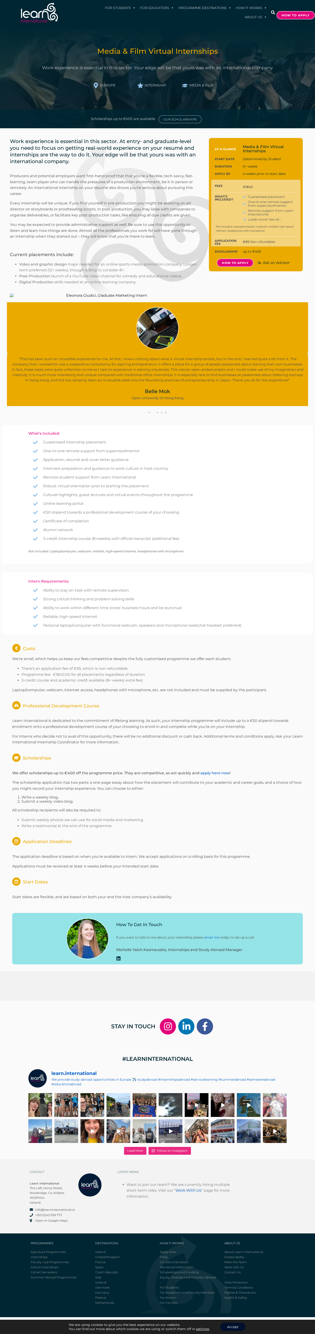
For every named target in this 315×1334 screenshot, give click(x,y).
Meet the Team (235, 1262)
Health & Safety (235, 1297)
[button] (273, 12)
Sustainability (234, 1257)
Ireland (100, 1252)
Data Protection (236, 1282)
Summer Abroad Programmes (53, 1277)
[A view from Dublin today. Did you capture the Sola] (170, 1105)
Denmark (102, 1287)
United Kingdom (107, 1257)
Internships (39, 1257)
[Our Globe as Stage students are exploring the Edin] (118, 1105)
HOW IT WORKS (249, 8)
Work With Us (188, 1190)
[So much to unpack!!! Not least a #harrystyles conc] (118, 1131)
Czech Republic (106, 1272)
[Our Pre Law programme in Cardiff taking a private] (223, 1131)
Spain (99, 1267)
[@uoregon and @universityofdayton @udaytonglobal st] (170, 1131)
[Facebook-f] (205, 1026)
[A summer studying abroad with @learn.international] (196, 1105)
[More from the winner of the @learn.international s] (249, 1105)
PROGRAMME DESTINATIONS (202, 8)
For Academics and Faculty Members (187, 1292)
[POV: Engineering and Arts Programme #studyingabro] (223, 1105)
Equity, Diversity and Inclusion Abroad (188, 1277)
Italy (98, 1277)
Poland (100, 1297)
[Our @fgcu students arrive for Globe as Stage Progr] (66, 1131)
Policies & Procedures (240, 1292)
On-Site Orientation (174, 1262)
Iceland (100, 1282)
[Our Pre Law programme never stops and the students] (196, 1131)
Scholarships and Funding (179, 1272)
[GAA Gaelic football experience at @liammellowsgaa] (249, 1131)
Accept (232, 1327)
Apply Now (168, 1252)
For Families (169, 1302)
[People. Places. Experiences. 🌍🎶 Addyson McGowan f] (92, 1131)
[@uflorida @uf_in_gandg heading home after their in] (144, 1105)
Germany (102, 1292)
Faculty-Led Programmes (50, 1262)
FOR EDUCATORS (154, 8)
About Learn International (243, 1252)
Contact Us (232, 1272)
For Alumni (168, 1297)
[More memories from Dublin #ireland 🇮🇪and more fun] (40, 1105)
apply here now (214, 773)
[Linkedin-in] (186, 1026)
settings (202, 1329)
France (100, 1262)
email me (211, 937)
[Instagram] (168, 1026)
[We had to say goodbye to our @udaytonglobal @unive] (144, 1131)
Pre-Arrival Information (177, 1267)
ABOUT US (253, 17)
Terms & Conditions (238, 1287)
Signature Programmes (48, 1252)
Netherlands (104, 1302)
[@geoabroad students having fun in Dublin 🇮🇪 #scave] (66, 1105)
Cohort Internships (44, 1267)
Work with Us (234, 1267)
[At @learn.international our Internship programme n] (275, 1131)
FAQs (164, 1257)
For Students (118, 8)
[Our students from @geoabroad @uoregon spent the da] (92, 1105)
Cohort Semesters (44, 1272)
